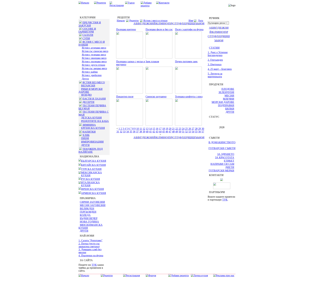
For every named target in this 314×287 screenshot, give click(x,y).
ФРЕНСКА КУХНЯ (92, 189)
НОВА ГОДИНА (89, 221)
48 (173, 131)
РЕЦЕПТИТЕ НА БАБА (95, 121)
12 (144, 128)
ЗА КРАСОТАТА (224, 157)
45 (163, 131)
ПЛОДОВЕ (227, 89)
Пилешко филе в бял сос (159, 29)
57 (202, 131)
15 (153, 128)
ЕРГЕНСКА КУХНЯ (93, 128)
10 (137, 128)
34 (127, 131)
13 (147, 128)
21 (173, 128)
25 (186, 128)
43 (157, 131)
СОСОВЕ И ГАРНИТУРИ (87, 30)
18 (163, 128)
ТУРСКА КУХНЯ (91, 169)
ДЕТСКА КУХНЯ (91, 117)
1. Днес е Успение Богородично (218, 54)
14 (150, 128)
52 (186, 131)
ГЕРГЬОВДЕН (88, 211)
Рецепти (134, 20)
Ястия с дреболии (92, 75)
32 (121, 131)
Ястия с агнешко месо (94, 47)
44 (160, 131)
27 (193, 128)
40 (147, 131)
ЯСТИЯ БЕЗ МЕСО (93, 82)
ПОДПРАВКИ (226, 105)
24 (183, 128)
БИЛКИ (229, 108)
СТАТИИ (214, 47)
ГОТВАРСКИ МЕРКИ (221, 170)
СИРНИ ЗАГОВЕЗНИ (92, 202)
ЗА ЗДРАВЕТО (225, 154)
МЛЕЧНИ (228, 98)
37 (137, 131)
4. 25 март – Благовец (220, 69)
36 (134, 131)
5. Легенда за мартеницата (215, 75)
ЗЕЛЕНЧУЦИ (226, 92)
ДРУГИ (85, 145)
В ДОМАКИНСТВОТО (222, 142)
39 (144, 131)
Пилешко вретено (126, 29)
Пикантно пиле (124, 96)
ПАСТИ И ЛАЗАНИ (94, 98)
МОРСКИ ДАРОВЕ (223, 102)
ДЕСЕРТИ (88, 102)
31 (117, 131)
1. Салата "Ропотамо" (90, 240)
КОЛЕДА (85, 215)
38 (140, 131)
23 (180, 128)
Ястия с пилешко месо (94, 61)
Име (191, 20)
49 (176, 131)
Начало (121, 20)
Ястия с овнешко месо (94, 58)
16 (157, 128)
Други (85, 78)
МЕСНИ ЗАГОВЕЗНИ (92, 205)
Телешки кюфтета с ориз (188, 96)
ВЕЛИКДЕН (87, 208)
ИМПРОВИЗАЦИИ (92, 141)
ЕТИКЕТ (229, 160)
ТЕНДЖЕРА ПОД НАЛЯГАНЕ (90, 150)
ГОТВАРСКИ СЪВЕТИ (222, 148)
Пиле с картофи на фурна (189, 29)
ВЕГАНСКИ (88, 85)
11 (141, 128)
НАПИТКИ (89, 131)
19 (167, 128)
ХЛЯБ (85, 135)
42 (153, 131)
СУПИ (86, 38)
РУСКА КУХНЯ (90, 179)
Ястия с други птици (93, 65)
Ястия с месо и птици (155, 20)
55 (196, 131)
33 (124, 131)
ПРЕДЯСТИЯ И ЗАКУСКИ (89, 24)
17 (160, 128)
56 (199, 131)
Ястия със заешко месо (94, 68)
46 (167, 131)
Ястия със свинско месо (95, 51)
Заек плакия (152, 61)
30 (202, 128)
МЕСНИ (229, 95)
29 (199, 128)
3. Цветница (214, 64)
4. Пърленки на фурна (90, 255)
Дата (200, 20)
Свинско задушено (156, 96)
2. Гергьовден (215, 59)
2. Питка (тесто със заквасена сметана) (89, 245)
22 (176, 128)
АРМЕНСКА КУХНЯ (93, 193)
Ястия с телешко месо (94, 54)
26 (189, 128)
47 (170, 131)
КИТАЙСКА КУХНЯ (93, 165)
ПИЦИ (85, 138)
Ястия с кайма (90, 71)
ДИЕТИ (229, 167)
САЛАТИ (87, 35)
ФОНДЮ (86, 94)
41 (150, 131)
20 (170, 128)
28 (196, 128)
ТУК (94, 264)
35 (131, 131)
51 (183, 131)
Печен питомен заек (186, 61)
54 (193, 131)
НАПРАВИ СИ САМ (222, 164)
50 (180, 131)
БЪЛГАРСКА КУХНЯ (93, 160)
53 (189, 131)
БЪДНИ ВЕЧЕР (88, 218)
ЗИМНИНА (89, 124)
